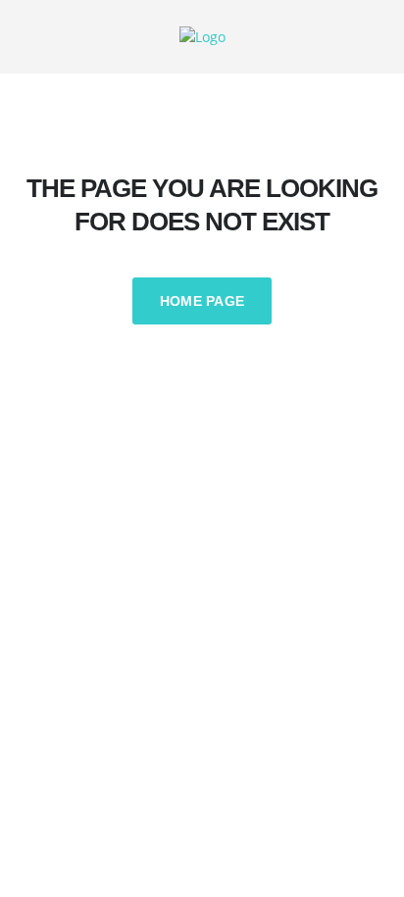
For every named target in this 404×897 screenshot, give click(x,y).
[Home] (202, 35)
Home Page (202, 301)
